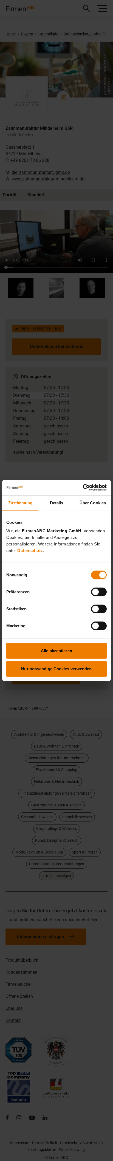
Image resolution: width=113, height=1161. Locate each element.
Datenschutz (30, 550)
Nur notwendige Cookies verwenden (56, 668)
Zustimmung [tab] (20, 502)
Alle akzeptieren (56, 650)
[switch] (99, 592)
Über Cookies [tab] (93, 502)
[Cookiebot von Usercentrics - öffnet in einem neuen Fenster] (83, 487)
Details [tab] (56, 502)
